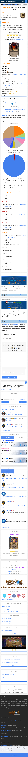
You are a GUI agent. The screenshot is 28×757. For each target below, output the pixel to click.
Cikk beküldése (4, 736)
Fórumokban (22, 386)
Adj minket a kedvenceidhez (7, 599)
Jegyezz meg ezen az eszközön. (10, 399)
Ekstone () (10, 492)
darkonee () (11, 412)
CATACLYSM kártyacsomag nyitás (8, 665)
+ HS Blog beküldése (5, 430)
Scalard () (14, 302)
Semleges (8, 4)
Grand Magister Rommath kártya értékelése (10, 611)
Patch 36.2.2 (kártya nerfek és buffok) (14, 414)
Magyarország (9, 1)
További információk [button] (6, 750)
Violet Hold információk (6, 621)
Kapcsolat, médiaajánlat (6, 745)
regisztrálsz (16, 324)
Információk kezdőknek (6, 618)
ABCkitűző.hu (4, 725)
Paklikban (15, 386)
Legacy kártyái (14, 4)
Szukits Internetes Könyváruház (7, 674)
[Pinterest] (23, 596)
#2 (26, 299)
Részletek (14, 569)
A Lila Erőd (8, 420)
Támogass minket (5, 741)
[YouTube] (9, 596)
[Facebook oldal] (14, 596)
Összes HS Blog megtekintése (7, 409)
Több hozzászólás (5, 527)
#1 (26, 275)
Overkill (14, 633)
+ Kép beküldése (4, 653)
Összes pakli (4, 464)
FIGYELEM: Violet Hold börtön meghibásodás (15, 426)
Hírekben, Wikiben (10, 385)
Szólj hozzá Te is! (18, 39)
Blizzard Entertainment (6, 730)
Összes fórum (4, 667)
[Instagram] (19, 596)
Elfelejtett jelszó (23, 399)
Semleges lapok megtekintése (18, 74)
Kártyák (3, 4)
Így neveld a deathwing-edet (11, 102)
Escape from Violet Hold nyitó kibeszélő (9, 662)
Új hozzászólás (23, 295)
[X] (4, 596)
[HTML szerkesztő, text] (14, 359)
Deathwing (4, 195)
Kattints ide (4, 115)
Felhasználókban (20, 385)
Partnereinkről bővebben (6, 682)
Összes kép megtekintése (6, 630)
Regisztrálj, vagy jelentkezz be (7, 609)
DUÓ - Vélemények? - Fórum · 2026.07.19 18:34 (11, 524)
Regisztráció (23, 402)
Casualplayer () (9, 280)
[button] (1, 1)
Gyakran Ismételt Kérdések (6, 623)
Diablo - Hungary (4, 680)
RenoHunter (7, 107)
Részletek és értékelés (6, 558)
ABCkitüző (3, 677)
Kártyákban (7, 386)
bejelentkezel (6, 324)
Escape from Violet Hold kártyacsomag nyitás (10, 659)
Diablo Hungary (4, 727)
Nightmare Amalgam (20, 567)
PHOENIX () (10, 424)
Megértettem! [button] (14, 755)
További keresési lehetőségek (7, 389)
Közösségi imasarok (5, 606)
